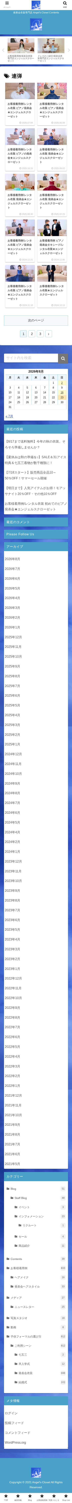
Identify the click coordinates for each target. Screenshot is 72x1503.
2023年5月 (12, 929)
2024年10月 (13, 773)
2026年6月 (12, 578)
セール (41, 1236)
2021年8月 (12, 1134)
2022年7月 (12, 1027)
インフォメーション (42, 1216)
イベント (41, 1207)
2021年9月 (12, 1124)
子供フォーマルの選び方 (38, 1336)
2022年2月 (12, 1076)
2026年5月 (12, 588)
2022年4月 (12, 1056)
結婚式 (42, 1382)
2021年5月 (12, 1164)
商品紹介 (41, 1245)
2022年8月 (12, 1017)
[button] (63, 359)
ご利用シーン (40, 1345)
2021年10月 (13, 1115)
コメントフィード (17, 1432)
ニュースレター (40, 1307)
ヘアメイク (40, 1277)
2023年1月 (12, 968)
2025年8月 (12, 676)
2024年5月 (12, 822)
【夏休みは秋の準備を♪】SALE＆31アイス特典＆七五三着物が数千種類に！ (35, 460)
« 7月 (9, 416)
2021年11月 (13, 1105)
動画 (37, 1327)
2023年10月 (13, 881)
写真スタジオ (38, 1318)
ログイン (11, 1413)
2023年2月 (12, 959)
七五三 (41, 1354)
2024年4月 (12, 832)
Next (69, 50)
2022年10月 (13, 998)
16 (62, 392)
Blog (38, 1188)
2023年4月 (12, 939)
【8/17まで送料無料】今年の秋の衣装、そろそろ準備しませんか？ (35, 444)
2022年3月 (12, 1066)
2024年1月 (12, 851)
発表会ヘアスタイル (40, 1286)
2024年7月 (12, 803)
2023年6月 (12, 920)
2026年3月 (12, 607)
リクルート (43, 1225)
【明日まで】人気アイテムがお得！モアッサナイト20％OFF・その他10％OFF (35, 491)
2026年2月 (12, 617)
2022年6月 (12, 1037)
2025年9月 (12, 666)
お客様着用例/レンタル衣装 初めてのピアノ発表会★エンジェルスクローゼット (36, 506)
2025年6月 (12, 695)
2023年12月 (13, 861)
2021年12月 (13, 1095)
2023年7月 (12, 910)
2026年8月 (12, 559)
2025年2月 (12, 734)
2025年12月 (13, 637)
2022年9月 (12, 1007)
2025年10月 (13, 656)
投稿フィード (14, 1423)
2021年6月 (12, 1154)
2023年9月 (12, 890)
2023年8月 (12, 900)
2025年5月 (12, 705)
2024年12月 (13, 754)
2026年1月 (12, 627)
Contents (38, 1259)
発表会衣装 (42, 1373)
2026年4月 (12, 598)
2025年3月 (12, 725)
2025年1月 (12, 744)
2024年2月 (12, 842)
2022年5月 (12, 1046)
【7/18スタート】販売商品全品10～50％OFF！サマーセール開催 (30, 475)
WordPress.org (15, 1442)
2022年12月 (13, 978)
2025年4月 (12, 715)
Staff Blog (40, 1198)
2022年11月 (13, 988)
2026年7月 (12, 568)
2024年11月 (13, 764)
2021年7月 (12, 1144)
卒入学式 (42, 1363)
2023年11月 (13, 871)
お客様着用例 (38, 1268)
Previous (3, 50)
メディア (38, 1297)
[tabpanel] (21, 49)
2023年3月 (12, 949)
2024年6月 (12, 812)
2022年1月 (12, 1085)
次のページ (36, 320)
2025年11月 (13, 646)
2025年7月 (12, 686)
